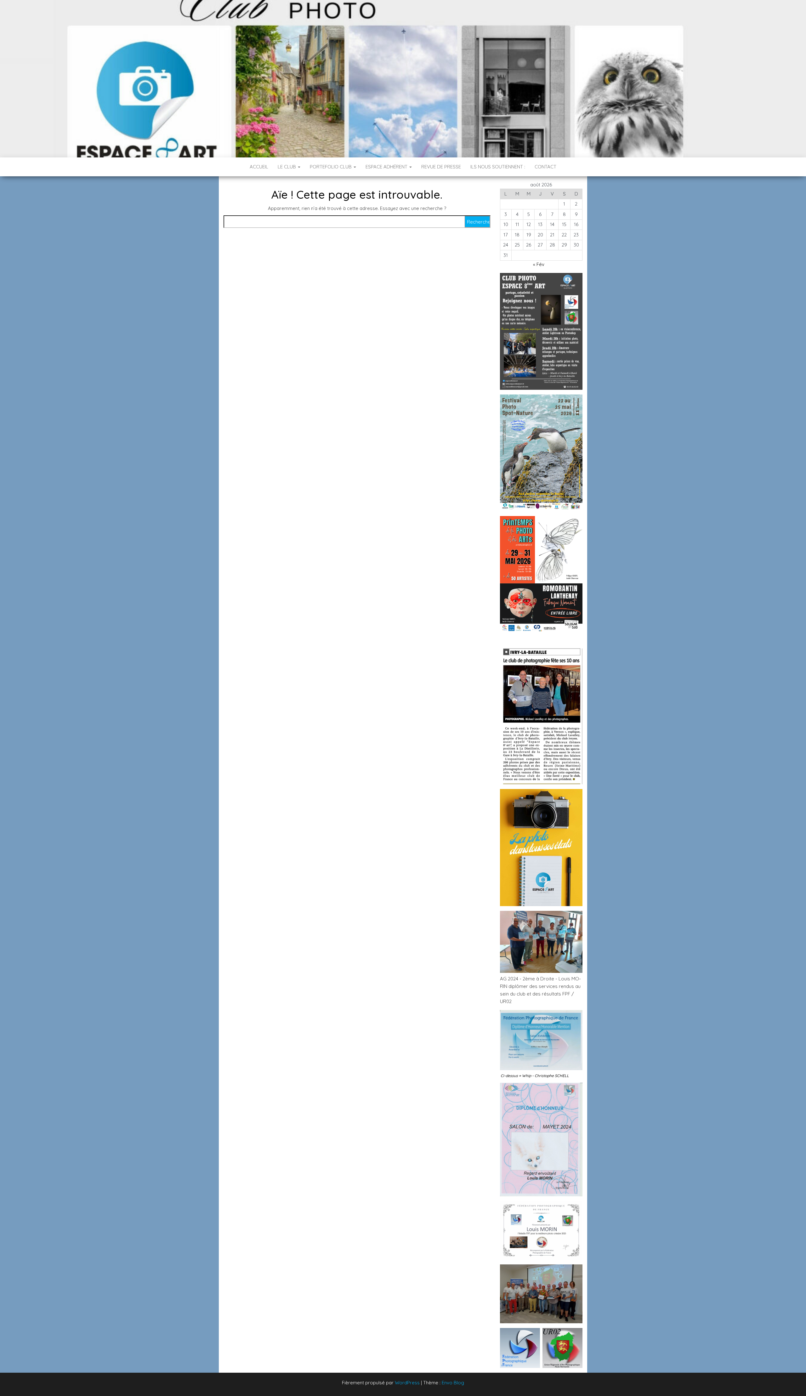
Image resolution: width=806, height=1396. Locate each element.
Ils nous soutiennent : (497, 167)
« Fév (538, 264)
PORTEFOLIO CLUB (331, 167)
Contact (545, 167)
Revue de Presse (441, 167)
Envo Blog (453, 1383)
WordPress (407, 1383)
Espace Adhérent (387, 167)
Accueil (259, 167)
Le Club (287, 167)
